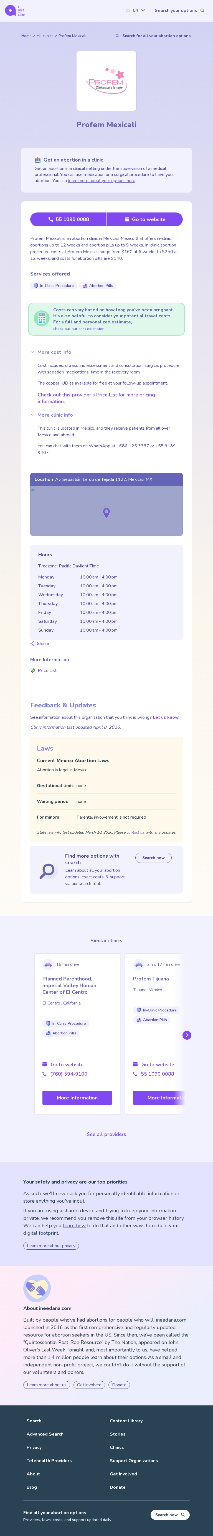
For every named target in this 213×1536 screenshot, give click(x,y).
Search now (153, 857)
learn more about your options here (101, 181)
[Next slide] (186, 1035)
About (33, 1474)
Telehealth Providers (49, 1461)
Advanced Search (45, 1434)
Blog (32, 1487)
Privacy (34, 1447)
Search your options (176, 10)
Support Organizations (134, 1461)
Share (43, 643)
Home (26, 35)
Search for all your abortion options (156, 35)
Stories (118, 1434)
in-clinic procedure (57, 285)
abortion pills (101, 285)
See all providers (106, 1134)
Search (34, 1421)
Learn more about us (47, 1385)
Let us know (166, 717)
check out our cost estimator (78, 328)
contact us (135, 832)
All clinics (45, 35)
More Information (77, 1097)
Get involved (89, 1385)
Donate (119, 1385)
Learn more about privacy (51, 1246)
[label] (135, 10)
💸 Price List (43, 671)
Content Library (126, 1421)
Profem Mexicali (72, 35)
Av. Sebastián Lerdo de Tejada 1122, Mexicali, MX (103, 479)
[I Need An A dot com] (15, 10)
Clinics (117, 1447)
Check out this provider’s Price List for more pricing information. (96, 398)
